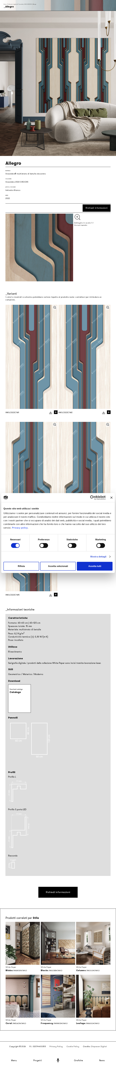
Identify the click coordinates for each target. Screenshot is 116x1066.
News (102, 1060)
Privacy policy (20, 527)
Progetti (37, 1060)
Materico (27, 674)
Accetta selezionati (58, 566)
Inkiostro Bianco (12, 190)
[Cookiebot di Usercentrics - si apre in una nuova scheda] (92, 497)
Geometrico (14, 674)
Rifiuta (21, 566)
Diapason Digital (99, 1046)
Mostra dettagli (98, 556)
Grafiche (78, 1060)
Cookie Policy (72, 1046)
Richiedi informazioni (97, 208)
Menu (14, 1060)
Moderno (38, 674)
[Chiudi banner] (111, 498)
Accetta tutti (94, 566)
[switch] (43, 545)
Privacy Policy (56, 1046)
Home (5, 4)
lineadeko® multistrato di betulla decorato (25, 174)
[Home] (58, 1060)
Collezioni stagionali (13, 4)
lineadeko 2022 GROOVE (25, 4)
